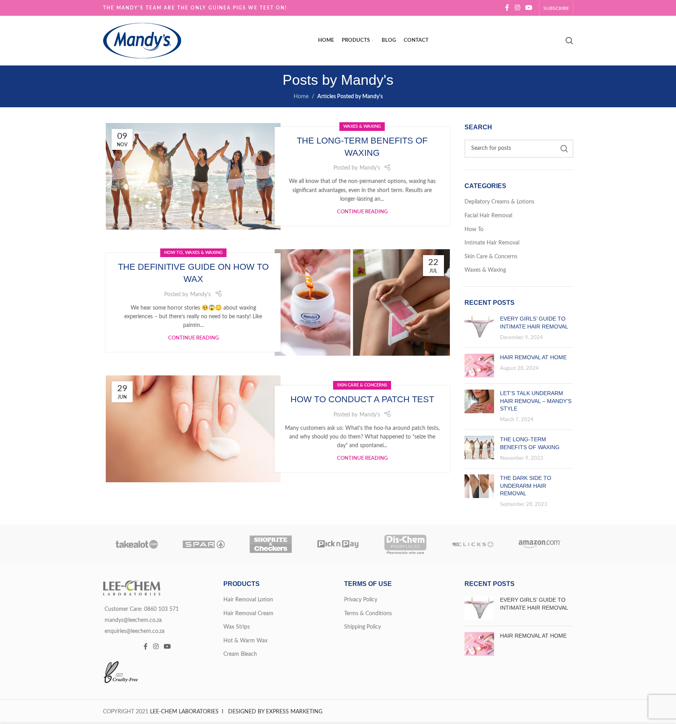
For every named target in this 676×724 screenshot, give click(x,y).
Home (301, 96)
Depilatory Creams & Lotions (499, 202)
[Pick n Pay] (337, 544)
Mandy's (367, 80)
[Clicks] (472, 544)
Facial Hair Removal (488, 215)
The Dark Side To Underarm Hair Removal (525, 485)
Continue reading (362, 211)
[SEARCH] (564, 149)
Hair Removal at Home (533, 357)
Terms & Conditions (368, 613)
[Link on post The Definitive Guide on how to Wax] (362, 302)
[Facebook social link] (507, 8)
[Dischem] (405, 544)
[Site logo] (142, 40)
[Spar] (203, 544)
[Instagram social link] (517, 8)
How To (173, 252)
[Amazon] (539, 544)
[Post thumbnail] (479, 328)
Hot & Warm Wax (245, 641)
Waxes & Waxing (362, 126)
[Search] (569, 41)
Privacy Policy (360, 600)
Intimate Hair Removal (491, 243)
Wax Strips (236, 627)
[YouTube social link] (528, 8)
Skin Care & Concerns (362, 385)
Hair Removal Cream (248, 613)
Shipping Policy (362, 627)
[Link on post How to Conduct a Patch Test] (193, 428)
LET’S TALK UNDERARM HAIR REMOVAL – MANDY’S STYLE (535, 401)
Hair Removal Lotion (248, 600)
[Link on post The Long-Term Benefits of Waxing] (193, 176)
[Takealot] (136, 544)
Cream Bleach (240, 654)
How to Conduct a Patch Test (362, 399)
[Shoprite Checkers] (270, 544)
